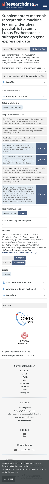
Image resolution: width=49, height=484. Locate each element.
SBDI (22, 383)
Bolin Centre (24, 371)
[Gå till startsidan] (19, 5)
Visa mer (41, 71)
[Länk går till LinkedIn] (24, 435)
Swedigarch (24, 393)
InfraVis (24, 377)
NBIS (24, 380)
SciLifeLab (25, 386)
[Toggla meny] (45, 5)
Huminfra (24, 374)
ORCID (42, 148)
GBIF (27, 383)
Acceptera (8, 479)
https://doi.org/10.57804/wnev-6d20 (18, 252)
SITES (24, 389)
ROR (23, 213)
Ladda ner (20, 262)
